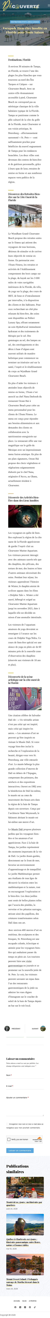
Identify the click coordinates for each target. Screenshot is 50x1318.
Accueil (17, 1301)
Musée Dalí (17, 829)
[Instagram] (25, 1307)
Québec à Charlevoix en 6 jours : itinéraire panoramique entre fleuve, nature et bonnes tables (23, 1242)
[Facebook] (15, 1307)
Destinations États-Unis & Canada (25, 22)
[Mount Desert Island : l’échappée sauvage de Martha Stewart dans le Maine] (25, 1264)
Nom (9, 1075)
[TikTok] (35, 1307)
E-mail (9, 1086)
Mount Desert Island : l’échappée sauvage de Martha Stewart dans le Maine (22, 1282)
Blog (24, 1301)
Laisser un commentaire (20, 1150)
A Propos (32, 1301)
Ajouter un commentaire (17, 1097)
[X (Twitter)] (20, 1307)
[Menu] (49, 5)
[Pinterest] (30, 1307)
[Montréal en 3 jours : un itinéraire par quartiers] (25, 1187)
